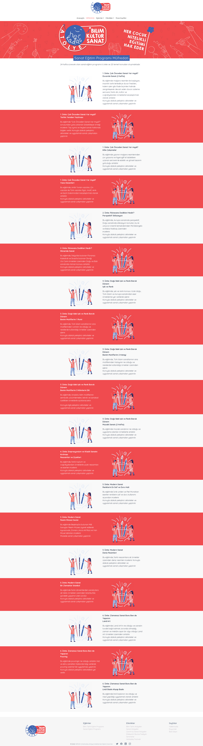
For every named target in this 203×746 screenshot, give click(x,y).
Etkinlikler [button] (109, 18)
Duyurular (173, 729)
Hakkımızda (173, 726)
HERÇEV (78, 744)
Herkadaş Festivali (133, 739)
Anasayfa (80, 18)
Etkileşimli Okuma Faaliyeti (136, 734)
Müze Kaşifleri (121, 18)
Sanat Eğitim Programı (92, 729)
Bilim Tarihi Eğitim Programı (93, 726)
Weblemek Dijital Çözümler (103, 744)
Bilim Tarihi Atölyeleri (134, 726)
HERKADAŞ (90, 18)
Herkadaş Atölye (87, 744)
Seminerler (130, 737)
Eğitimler (99, 18)
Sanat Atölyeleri (132, 729)
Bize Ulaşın (173, 732)
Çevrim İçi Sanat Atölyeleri (136, 732)
